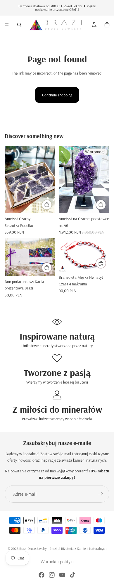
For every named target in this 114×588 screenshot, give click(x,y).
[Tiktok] (72, 574)
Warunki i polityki (57, 561)
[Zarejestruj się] (100, 494)
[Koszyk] (107, 24)
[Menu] (6, 24)
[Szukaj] (19, 24)
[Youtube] (62, 574)
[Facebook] (41, 574)
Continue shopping (57, 95)
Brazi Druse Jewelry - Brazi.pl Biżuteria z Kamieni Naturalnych (62, 548)
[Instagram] (51, 574)
